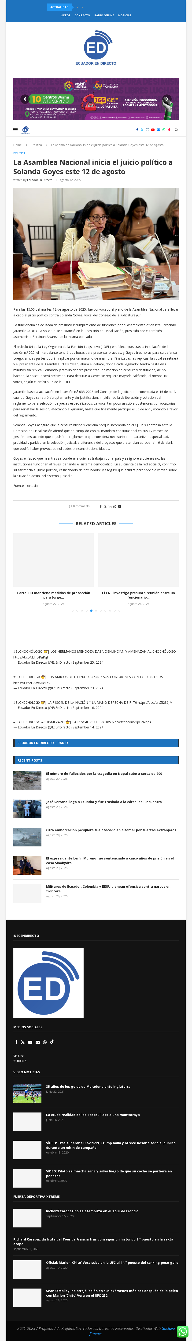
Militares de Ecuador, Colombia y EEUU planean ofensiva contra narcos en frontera (108, 888)
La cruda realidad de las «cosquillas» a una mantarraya (93, 1114)
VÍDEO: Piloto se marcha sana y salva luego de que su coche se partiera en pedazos (109, 1173)
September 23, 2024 (88, 688)
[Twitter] (142, 129)
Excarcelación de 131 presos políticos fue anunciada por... (94, 7)
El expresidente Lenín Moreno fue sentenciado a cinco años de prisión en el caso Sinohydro (110, 860)
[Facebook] (137, 129)
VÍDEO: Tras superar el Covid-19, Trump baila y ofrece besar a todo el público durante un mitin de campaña (111, 1145)
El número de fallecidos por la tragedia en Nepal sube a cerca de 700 (104, 773)
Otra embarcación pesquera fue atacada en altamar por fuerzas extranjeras (111, 830)
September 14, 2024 (88, 727)
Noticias (124, 15)
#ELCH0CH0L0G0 (26, 677)
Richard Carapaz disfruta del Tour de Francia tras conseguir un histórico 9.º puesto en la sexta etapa (93, 1241)
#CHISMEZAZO (53, 722)
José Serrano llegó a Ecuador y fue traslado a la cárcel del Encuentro (104, 802)
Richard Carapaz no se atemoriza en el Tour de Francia (92, 1211)
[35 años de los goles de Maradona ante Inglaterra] (27, 1093)
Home (17, 145)
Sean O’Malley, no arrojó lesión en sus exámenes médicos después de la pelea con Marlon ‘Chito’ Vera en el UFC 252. (112, 1293)
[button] (78, 7)
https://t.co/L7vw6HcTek (31, 683)
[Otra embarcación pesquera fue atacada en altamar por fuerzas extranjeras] (27, 837)
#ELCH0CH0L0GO (27, 722)
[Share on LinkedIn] (110, 506)
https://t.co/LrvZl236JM (155, 702)
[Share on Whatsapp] (114, 506)
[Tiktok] (169, 129)
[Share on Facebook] (101, 506)
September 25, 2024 (88, 662)
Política (37, 145)
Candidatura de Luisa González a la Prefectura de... (138, 595)
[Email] (158, 129)
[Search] (176, 129)
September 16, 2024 (88, 707)
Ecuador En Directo (39, 180)
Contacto (82, 15)
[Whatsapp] (163, 129)
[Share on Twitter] (105, 506)
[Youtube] (153, 129)
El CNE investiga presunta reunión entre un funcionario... (53, 595)
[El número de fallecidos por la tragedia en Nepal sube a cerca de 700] (27, 780)
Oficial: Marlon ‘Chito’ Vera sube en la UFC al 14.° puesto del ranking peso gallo (112, 1262)
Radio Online (104, 15)
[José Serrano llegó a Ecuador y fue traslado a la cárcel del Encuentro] (27, 809)
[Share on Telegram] (119, 506)
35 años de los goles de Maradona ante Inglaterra (88, 1086)
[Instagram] (147, 129)
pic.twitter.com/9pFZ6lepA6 (132, 722)
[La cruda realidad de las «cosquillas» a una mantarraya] (27, 1121)
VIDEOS (65, 15)
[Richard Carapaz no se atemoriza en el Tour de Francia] (27, 1218)
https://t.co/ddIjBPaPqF (31, 657)
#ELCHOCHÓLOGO (28, 651)
